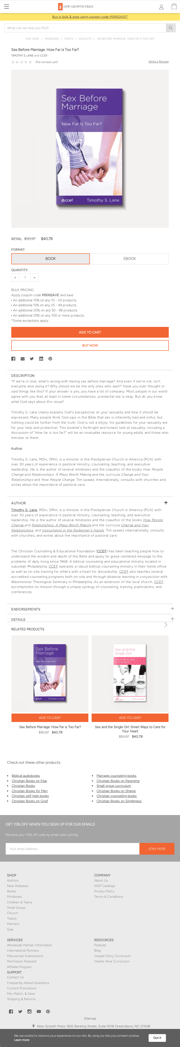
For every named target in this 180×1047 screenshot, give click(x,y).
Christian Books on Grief (30, 801)
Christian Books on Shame (116, 791)
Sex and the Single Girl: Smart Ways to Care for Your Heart (130, 729)
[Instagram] (30, 1012)
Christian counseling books (117, 796)
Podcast (100, 945)
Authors (13, 880)
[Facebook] (13, 359)
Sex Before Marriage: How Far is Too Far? (50, 727)
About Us (101, 880)
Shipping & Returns (21, 999)
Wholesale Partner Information (29, 945)
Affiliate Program (19, 967)
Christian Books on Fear (29, 781)
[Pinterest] (50, 359)
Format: (18, 250)
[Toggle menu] (6, 6)
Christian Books (23, 786)
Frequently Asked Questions (28, 983)
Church (12, 913)
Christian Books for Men (30, 791)
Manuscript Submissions (25, 956)
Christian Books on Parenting (118, 781)
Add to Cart (50, 718)
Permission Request (22, 961)
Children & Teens (19, 902)
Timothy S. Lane (24, 510)
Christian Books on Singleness (119, 801)
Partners (13, 924)
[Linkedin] (41, 359)
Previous (155, 625)
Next (165, 625)
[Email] (23, 359)
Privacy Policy (104, 891)
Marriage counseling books (116, 776)
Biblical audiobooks (26, 776)
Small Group (16, 908)
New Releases (17, 886)
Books (11, 891)
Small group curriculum (114, 786)
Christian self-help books (30, 796)
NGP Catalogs (104, 886)
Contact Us (15, 977)
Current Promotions (21, 988)
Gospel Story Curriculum (112, 956)
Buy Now (90, 345)
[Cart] (174, 6)
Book (50, 258)
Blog (97, 951)
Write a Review (159, 61)
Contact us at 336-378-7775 (102, 1031)
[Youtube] (39, 1012)
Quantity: (19, 270)
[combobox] (90, 27)
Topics (12, 918)
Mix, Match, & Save (21, 994)
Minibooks (14, 897)
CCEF (102, 551)
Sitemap (90, 1019)
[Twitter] (32, 359)
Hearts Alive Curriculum (112, 961)
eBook (130, 258)
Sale (10, 929)
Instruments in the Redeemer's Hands (73, 530)
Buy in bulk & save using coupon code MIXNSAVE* (90, 17)
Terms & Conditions (108, 897)
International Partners (23, 951)
